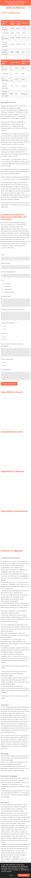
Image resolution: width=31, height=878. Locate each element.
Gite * (3, 280)
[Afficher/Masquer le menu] (29, 8)
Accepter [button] (23, 875)
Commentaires (5, 370)
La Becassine (8, 289)
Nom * (3, 255)
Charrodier (7, 286)
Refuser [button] (11, 875)
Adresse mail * (5, 263)
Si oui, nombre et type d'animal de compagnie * (12, 345)
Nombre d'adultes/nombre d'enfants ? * (14, 310)
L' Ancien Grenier (9, 292)
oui (5, 326)
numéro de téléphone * (8, 272)
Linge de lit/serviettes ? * (9, 323)
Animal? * (4, 333)
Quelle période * (6, 296)
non (5, 329)
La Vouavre (7, 284)
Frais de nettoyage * (7, 359)
